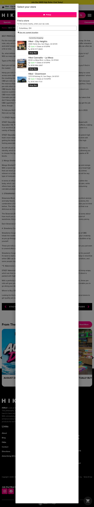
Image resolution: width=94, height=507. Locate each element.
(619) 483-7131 (36, 82)
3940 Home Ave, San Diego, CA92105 (42, 44)
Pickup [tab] (48, 15)
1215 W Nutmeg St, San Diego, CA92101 (43, 76)
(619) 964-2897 (37, 65)
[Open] (75, 28)
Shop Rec (33, 53)
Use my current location (28, 32)
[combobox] (45, 28)
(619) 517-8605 (37, 49)
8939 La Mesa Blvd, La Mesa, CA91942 (43, 60)
